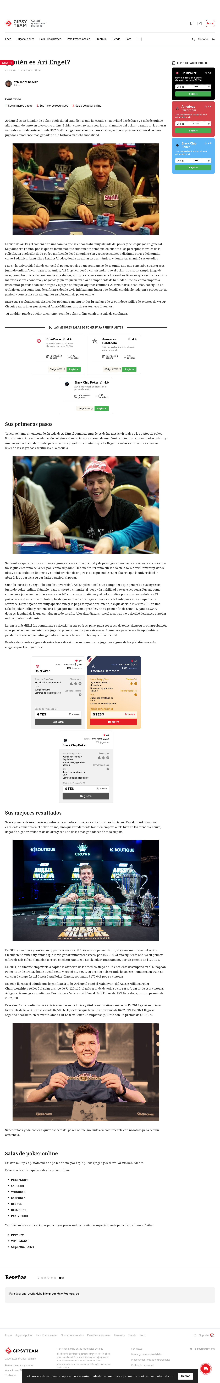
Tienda (116, 39)
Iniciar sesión (51, 1293)
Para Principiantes (50, 39)
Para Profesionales (78, 39)
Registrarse (71, 1293)
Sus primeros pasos (20, 105)
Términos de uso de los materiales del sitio (80, 1348)
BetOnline (18, 1210)
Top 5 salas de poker (192, 63)
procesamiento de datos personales (97, 1376)
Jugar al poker (25, 39)
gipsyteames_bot (205, 1348)
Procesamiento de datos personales (150, 1359)
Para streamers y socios (19, 1365)
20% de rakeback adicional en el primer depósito (118, 348)
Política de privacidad (142, 1365)
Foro (128, 39)
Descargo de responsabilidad (146, 1354)
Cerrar (185, 1376)
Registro (73, 369)
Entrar (210, 23)
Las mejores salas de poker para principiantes (88, 327)
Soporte (204, 1335)
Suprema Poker (23, 1247)
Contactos (136, 1348)
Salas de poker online (88, 105)
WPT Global (20, 1241)
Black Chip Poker (189, 145)
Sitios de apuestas (72, 1335)
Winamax (18, 1192)
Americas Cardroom (189, 108)
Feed (8, 39)
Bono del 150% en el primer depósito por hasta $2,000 (59, 345)
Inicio (8, 1335)
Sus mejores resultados (54, 105)
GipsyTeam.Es (28, 1358)
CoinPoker (189, 73)
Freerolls (101, 39)
